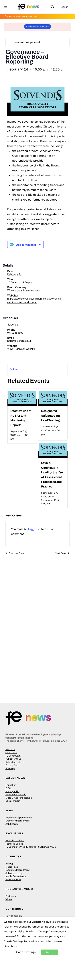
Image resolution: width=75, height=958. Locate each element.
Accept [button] (49, 952)
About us (10, 749)
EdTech (9, 788)
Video (8, 899)
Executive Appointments (18, 817)
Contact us (11, 752)
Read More (11, 946)
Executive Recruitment (17, 820)
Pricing (9, 863)
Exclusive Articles (14, 840)
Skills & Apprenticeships (18, 797)
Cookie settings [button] (25, 952)
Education (10, 784)
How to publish (13, 915)
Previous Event (17, 553)
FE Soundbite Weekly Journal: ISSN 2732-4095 (30, 846)
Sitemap (10, 768)
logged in (34, 529)
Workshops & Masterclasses (23, 290)
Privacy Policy (13, 765)
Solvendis (12, 324)
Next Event (60, 553)
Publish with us (13, 758)
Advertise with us (14, 762)
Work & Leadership (15, 794)
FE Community (13, 755)
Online (13, 369)
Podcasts (10, 896)
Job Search (11, 823)
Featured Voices (14, 843)
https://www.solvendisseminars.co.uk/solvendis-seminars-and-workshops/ (34, 300)
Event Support (13, 879)
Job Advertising (14, 873)
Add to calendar (26, 244)
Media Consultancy (15, 876)
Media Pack (11, 866)
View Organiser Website (21, 349)
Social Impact (12, 800)
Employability (12, 791)
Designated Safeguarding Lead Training (50, 415)
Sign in (64, 6)
